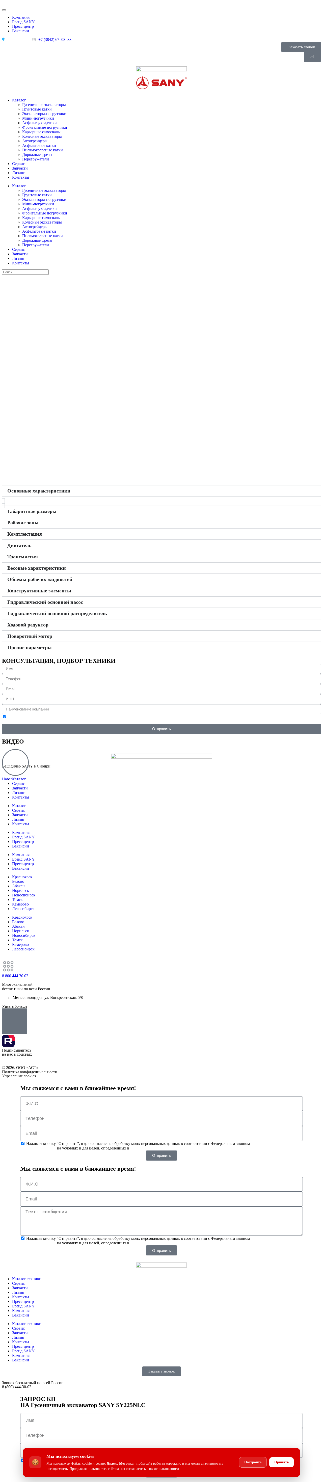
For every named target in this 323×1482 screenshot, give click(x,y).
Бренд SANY (23, 837)
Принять (281, 1462)
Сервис (18, 163)
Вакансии (20, 846)
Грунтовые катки (37, 109)
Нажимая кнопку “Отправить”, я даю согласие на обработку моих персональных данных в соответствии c (161, 1145)
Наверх (8, 779)
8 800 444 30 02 (15, 976)
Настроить (252, 1462)
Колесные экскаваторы (42, 136)
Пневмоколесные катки (42, 150)
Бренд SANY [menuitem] (23, 22)
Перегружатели (35, 159)
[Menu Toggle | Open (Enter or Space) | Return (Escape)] (4, 10)
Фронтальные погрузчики (44, 127)
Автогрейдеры (34, 141)
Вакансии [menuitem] (20, 31)
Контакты (20, 177)
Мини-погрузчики (38, 118)
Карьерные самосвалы (41, 132)
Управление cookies (19, 1076)
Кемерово (20, 904)
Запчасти (20, 168)
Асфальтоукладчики (39, 123)
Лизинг (18, 173)
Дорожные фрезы (37, 154)
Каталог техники (26, 1279)
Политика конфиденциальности (29, 1072)
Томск (17, 899)
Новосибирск (23, 895)
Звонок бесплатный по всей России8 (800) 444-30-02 (33, 1385)
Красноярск (22, 877)
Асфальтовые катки (39, 145)
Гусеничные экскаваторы (44, 104)
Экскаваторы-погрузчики (44, 114)
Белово (18, 881)
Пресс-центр (23, 841)
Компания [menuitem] (21, 17)
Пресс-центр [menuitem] (23, 26)
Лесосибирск (23, 909)
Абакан (18, 886)
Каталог (19, 100)
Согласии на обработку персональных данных (122, 721)
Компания (21, 832)
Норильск (20, 890)
